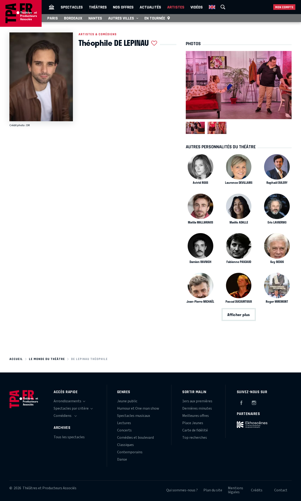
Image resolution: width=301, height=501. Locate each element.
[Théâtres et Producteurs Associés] (51, 7)
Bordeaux (73, 18)
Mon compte (284, 7)
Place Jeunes (192, 423)
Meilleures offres (195, 415)
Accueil (16, 359)
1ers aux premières (197, 401)
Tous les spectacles (69, 437)
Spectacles (72, 7)
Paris (52, 18)
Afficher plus (238, 314)
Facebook (241, 402)
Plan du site (212, 490)
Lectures (124, 423)
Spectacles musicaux (133, 415)
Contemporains (130, 452)
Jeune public (127, 401)
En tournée (154, 18)
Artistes (175, 7)
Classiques (125, 444)
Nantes (95, 18)
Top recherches (194, 437)
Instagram (254, 402)
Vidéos (196, 7)
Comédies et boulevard (135, 437)
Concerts (124, 430)
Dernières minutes (197, 408)
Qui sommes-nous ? (182, 490)
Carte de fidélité (195, 430)
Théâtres (98, 7)
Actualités (150, 7)
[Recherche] (223, 7)
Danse (122, 459)
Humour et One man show (138, 408)
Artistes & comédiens (98, 34)
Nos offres (123, 7)
